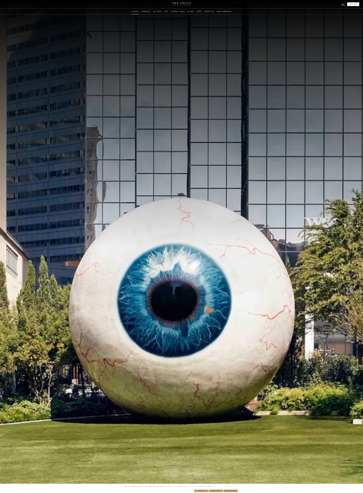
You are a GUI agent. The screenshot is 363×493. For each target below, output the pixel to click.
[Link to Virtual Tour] (342, 4)
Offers (199, 11)
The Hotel (135, 11)
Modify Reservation (224, 11)
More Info (216, 490)
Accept (201, 490)
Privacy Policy (192, 486)
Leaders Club (209, 11)
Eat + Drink (157, 11)
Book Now (353, 4)
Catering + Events (177, 11)
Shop (166, 11)
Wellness (190, 11)
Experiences (146, 11)
